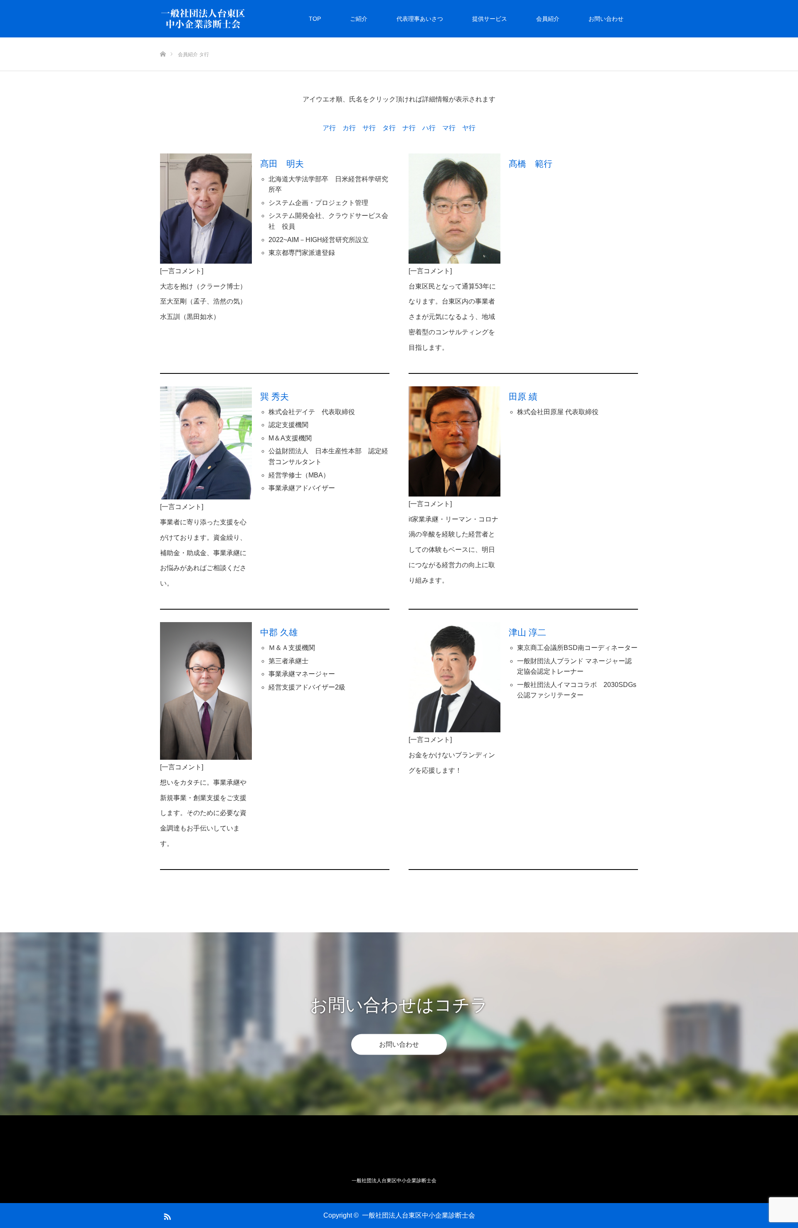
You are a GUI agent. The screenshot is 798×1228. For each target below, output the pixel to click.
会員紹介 (547, 18)
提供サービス (489, 18)
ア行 (329, 127)
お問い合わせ (606, 18)
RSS (166, 1215)
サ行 (369, 127)
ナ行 (409, 127)
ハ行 (429, 127)
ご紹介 (358, 18)
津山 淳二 (527, 632)
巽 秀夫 (274, 396)
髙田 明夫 (282, 163)
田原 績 (523, 396)
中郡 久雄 (279, 632)
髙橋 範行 (530, 163)
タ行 (389, 127)
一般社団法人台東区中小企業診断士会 (418, 1215)
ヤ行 (468, 127)
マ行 (449, 127)
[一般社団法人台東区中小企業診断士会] (246, 19)
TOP (315, 18)
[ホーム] (162, 40)
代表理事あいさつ (420, 18)
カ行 (349, 127)
